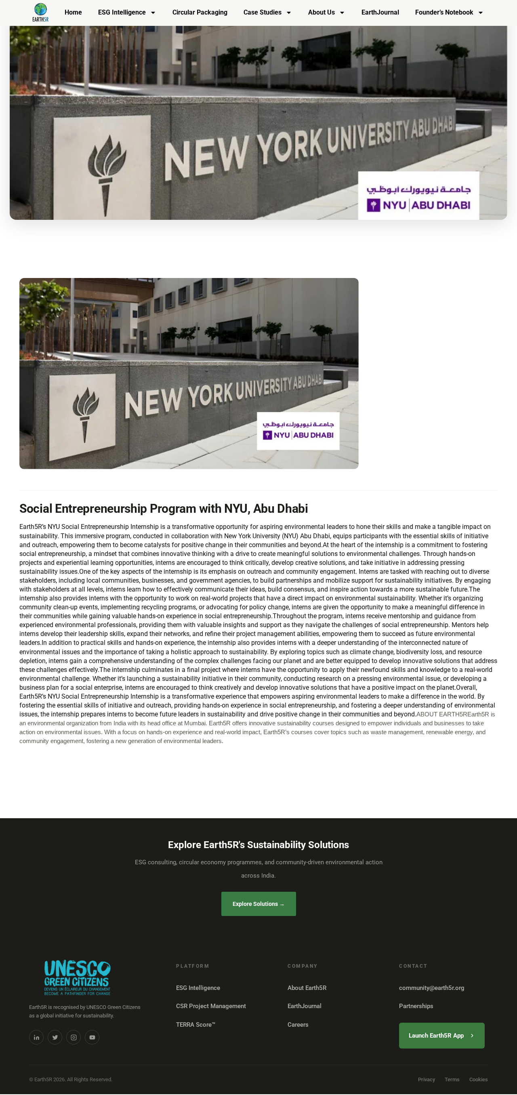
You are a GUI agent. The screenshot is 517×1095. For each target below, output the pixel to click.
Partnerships (416, 1006)
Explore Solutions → (259, 904)
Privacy (426, 1079)
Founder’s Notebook (444, 12)
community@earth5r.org (431, 988)
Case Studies (263, 12)
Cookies (478, 1079)
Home (73, 12)
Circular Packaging (199, 12)
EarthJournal (380, 12)
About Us (321, 12)
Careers (298, 1024)
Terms (452, 1079)
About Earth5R (307, 988)
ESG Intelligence (122, 12)
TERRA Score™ (195, 1024)
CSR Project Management (211, 1006)
